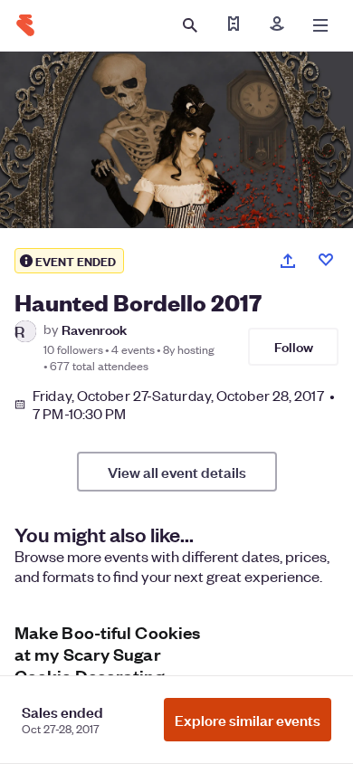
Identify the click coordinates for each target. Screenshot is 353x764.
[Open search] (190, 25)
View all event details (177, 472)
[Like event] (326, 259)
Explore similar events (247, 720)
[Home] (25, 25)
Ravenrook (94, 329)
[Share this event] (288, 261)
